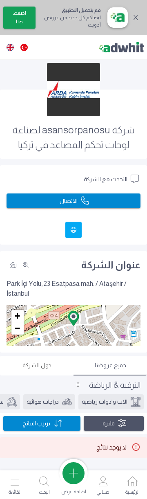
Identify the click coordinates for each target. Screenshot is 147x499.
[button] (73, 318)
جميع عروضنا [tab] (110, 365)
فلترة (108, 423)
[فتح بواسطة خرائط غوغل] (13, 264)
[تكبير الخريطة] (26, 265)
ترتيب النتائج (36, 423)
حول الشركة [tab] (36, 365)
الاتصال (69, 201)
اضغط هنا (19, 17)
